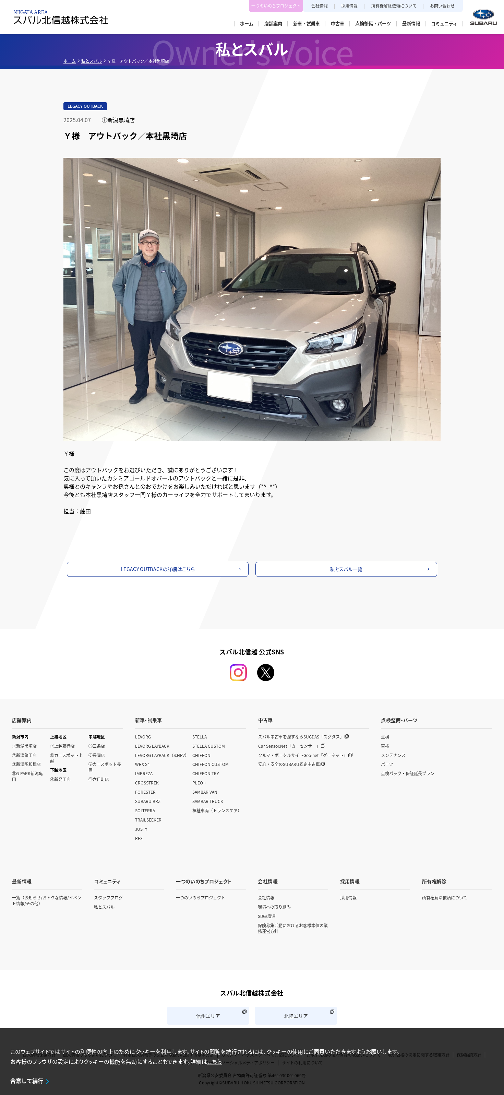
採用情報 (349, 6)
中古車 (265, 720)
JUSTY (141, 829)
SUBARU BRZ (147, 801)
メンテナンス (393, 755)
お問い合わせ (442, 6)
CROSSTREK (147, 782)
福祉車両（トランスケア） (217, 810)
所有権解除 (434, 881)
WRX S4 (142, 764)
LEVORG (143, 736)
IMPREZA (144, 773)
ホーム (69, 61)
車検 (385, 746)
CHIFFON (201, 755)
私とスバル (91, 61)
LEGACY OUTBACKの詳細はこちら (158, 569)
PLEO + (199, 782)
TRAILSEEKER (148, 820)
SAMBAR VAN (204, 792)
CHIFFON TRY (205, 773)
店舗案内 (22, 720)
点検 (385, 736)
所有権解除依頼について (394, 6)
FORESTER (145, 792)
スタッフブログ (108, 897)
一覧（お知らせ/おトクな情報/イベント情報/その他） (46, 900)
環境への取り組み (274, 907)
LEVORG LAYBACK (152, 746)
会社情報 (319, 6)
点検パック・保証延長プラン (407, 773)
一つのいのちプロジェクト (276, 6)
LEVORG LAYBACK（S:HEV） (162, 755)
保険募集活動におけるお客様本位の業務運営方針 (293, 928)
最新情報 (22, 881)
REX (139, 838)
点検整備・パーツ (399, 720)
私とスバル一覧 (346, 569)
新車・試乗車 (148, 720)
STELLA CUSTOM (208, 746)
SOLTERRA (145, 810)
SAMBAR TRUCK (207, 801)
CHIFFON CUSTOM (210, 764)
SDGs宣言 (267, 916)
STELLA (199, 736)
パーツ (387, 764)
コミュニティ (107, 881)
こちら (214, 1061)
